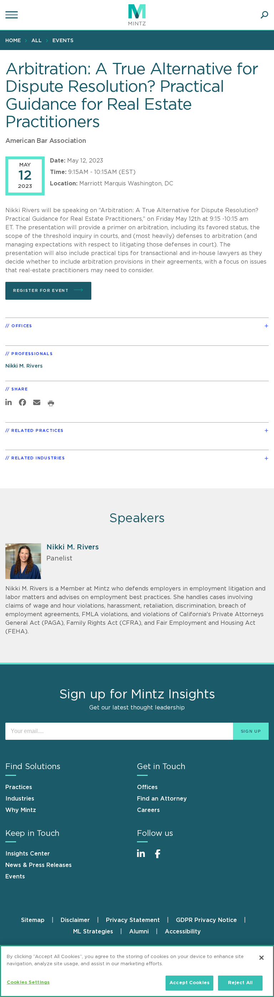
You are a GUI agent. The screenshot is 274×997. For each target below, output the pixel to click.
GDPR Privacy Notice (206, 920)
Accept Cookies (189, 983)
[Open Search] (264, 15)
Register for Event (41, 291)
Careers (148, 810)
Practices (18, 787)
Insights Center (27, 854)
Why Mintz (20, 810)
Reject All (240, 983)
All (36, 40)
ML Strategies (93, 931)
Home (13, 40)
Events (62, 40)
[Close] (261, 958)
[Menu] (12, 15)
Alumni (139, 931)
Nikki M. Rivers (23, 366)
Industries (19, 799)
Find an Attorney (162, 799)
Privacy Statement (133, 920)
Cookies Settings (28, 982)
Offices (147, 787)
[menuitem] (14, 40)
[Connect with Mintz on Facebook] (162, 857)
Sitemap (33, 920)
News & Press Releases (38, 865)
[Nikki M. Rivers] (23, 561)
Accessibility (183, 931)
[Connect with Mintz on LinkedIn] (144, 857)
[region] (137, 971)
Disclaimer (75, 920)
